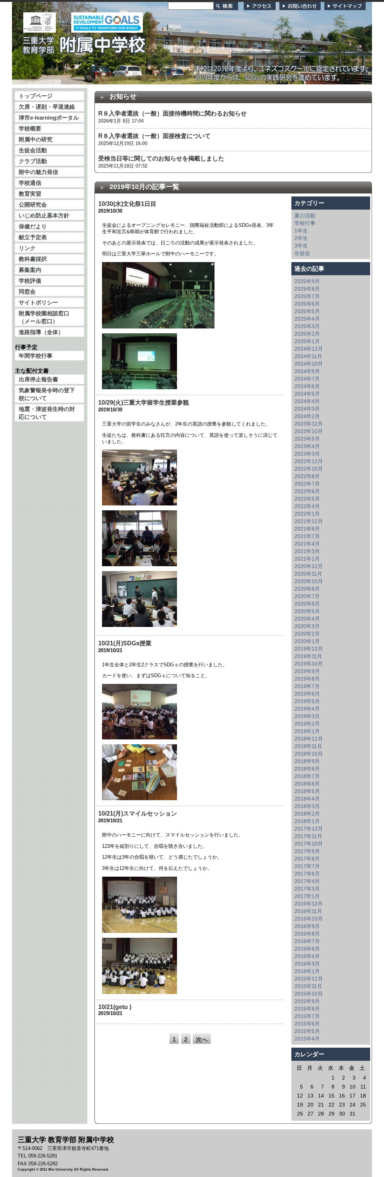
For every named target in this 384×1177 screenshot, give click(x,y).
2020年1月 (307, 641)
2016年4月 (307, 956)
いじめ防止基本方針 (44, 215)
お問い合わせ (300, 6)
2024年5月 (307, 394)
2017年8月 (307, 859)
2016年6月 (307, 949)
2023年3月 (307, 454)
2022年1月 (307, 514)
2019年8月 (307, 679)
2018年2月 (307, 814)
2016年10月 (308, 919)
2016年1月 (307, 971)
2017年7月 (307, 866)
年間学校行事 (35, 355)
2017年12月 (308, 829)
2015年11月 (308, 986)
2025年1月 (307, 341)
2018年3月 (307, 806)
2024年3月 (307, 409)
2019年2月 (307, 724)
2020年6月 (307, 604)
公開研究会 (33, 204)
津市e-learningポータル (49, 117)
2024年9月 (307, 371)
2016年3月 (307, 964)
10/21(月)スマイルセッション (137, 813)
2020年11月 (308, 574)
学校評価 (30, 280)
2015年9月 (307, 1001)
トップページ (35, 96)
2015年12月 (308, 979)
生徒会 (302, 253)
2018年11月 (308, 746)
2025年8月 (307, 289)
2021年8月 (307, 529)
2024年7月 (307, 379)
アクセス (260, 6)
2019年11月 (308, 656)
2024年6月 (307, 386)
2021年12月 (308, 521)
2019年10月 (308, 664)
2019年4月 (307, 709)
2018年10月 (308, 754)
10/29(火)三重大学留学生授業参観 (143, 402)
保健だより (33, 226)
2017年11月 (308, 836)
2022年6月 (307, 491)
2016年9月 (307, 926)
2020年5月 (307, 611)
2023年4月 (307, 446)
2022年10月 (308, 469)
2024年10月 (308, 364)
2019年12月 (308, 649)
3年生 (301, 246)
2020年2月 (307, 634)
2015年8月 (307, 1009)
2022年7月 (307, 484)
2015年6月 (307, 1024)
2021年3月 (307, 551)
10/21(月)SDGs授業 (125, 643)
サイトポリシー (38, 302)
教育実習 (30, 193)
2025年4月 (307, 319)
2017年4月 (307, 881)
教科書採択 (33, 259)
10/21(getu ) (114, 1007)
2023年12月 (308, 424)
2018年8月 (307, 769)
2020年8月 (307, 589)
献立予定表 (33, 237)
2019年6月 (307, 694)
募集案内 (30, 270)
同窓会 (27, 291)
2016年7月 (307, 941)
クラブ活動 (33, 161)
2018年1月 (307, 821)
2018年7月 (307, 776)
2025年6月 (307, 304)
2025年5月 (307, 311)
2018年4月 (307, 799)
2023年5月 (307, 439)
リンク (27, 248)
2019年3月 (307, 716)
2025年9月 (307, 281)
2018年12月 (308, 739)
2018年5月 (307, 791)
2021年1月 (307, 559)
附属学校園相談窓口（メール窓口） (44, 317)
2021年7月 (307, 536)
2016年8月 (307, 934)
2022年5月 (307, 499)
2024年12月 (308, 349)
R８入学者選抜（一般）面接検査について (154, 136)
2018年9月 (307, 761)
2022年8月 (307, 476)
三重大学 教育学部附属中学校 (84, 43)
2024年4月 (307, 401)
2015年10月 (308, 994)
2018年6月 (307, 784)
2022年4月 (307, 506)
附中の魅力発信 (38, 172)
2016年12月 (308, 904)
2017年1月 (307, 896)
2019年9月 (307, 671)
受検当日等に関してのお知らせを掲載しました (161, 158)
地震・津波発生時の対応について (47, 413)
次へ (202, 1039)
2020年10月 (308, 581)
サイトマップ (345, 6)
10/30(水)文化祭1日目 (127, 204)
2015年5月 (307, 1031)
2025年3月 (307, 326)
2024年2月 (307, 416)
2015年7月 (307, 1016)
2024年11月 (308, 356)
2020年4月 (307, 619)
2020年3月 (307, 626)
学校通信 (30, 183)
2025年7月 (307, 296)
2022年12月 (308, 461)
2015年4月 (307, 1039)
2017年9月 (307, 851)
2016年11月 (308, 911)
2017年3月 (307, 889)
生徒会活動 (33, 150)
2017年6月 (307, 874)
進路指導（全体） (41, 332)
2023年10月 (308, 431)
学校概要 (30, 128)
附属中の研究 (35, 139)
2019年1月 (307, 731)
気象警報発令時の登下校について (47, 394)
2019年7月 (307, 686)
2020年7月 (307, 596)
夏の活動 (304, 216)
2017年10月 (308, 844)
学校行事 (304, 223)
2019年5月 (307, 701)
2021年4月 (307, 544)
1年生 (301, 231)
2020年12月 (308, 566)
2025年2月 (307, 334)
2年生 (301, 238)
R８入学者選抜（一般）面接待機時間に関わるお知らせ (172, 113)
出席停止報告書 (38, 379)
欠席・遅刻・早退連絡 (47, 106)
